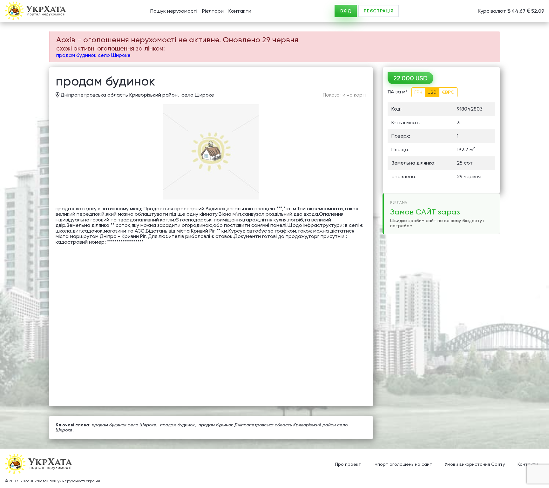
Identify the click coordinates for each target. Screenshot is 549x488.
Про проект (348, 464)
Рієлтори (213, 11)
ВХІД (345, 11)
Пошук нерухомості (173, 11)
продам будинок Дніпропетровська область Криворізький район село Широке (202, 427)
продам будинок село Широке (93, 55)
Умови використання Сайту (475, 464)
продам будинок (177, 424)
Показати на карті (344, 95)
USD (432, 92)
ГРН (418, 92)
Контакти (239, 11)
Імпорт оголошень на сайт (403, 464)
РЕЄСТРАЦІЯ (378, 11)
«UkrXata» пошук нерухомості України (65, 481)
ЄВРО (448, 92)
